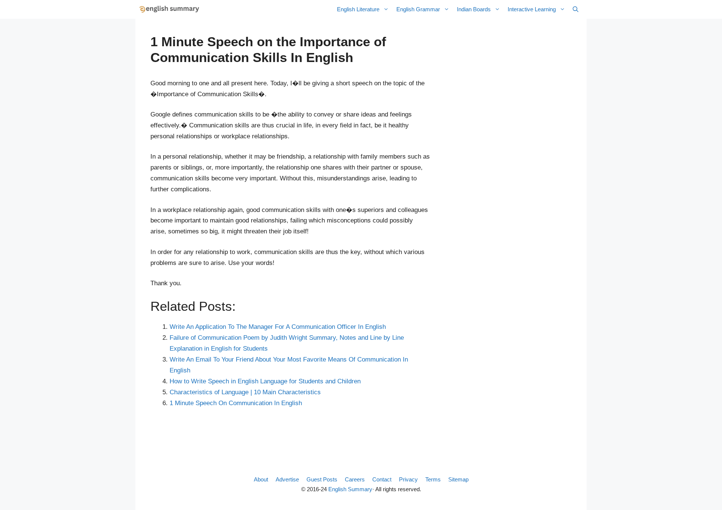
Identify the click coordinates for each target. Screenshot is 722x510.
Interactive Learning (532, 9)
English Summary (350, 489)
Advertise (287, 479)
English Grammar (418, 9)
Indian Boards (474, 9)
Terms (433, 479)
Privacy (408, 479)
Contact (381, 479)
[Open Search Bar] (575, 9)
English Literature (358, 9)
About (261, 479)
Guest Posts (321, 479)
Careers (355, 479)
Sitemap (458, 479)
